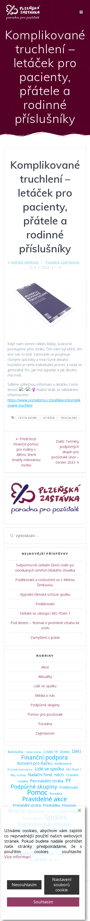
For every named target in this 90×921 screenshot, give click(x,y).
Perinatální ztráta (46, 781)
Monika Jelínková (24, 262)
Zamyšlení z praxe (45, 637)
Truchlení (68, 418)
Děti (76, 751)
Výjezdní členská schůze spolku (45, 594)
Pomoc (37, 792)
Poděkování (45, 603)
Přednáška (51, 805)
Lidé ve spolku (45, 686)
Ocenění (72, 775)
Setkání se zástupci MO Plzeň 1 (45, 613)
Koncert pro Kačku (34, 763)
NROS (59, 774)
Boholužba (15, 752)
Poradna (53, 262)
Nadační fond (40, 774)
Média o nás (45, 695)
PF (68, 780)
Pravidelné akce (44, 799)
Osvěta (23, 781)
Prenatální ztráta (27, 805)
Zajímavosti (70, 262)
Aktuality (45, 676)
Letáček (49, 418)
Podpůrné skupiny (45, 705)
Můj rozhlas (18, 775)
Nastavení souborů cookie (61, 885)
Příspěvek (69, 805)
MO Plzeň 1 (73, 769)
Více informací (17, 857)
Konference (63, 763)
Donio (65, 751)
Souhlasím (43, 902)
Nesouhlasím (24, 884)
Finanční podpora (44, 757)
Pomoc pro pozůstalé (45, 714)
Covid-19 (51, 751)
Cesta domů (27, 418)
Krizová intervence (20, 769)
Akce (45, 667)
